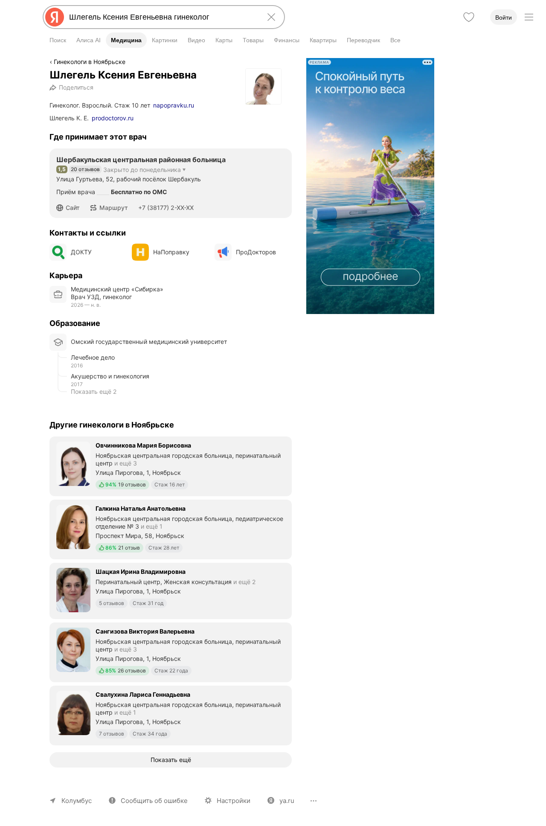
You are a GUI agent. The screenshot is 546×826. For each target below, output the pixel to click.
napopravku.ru (173, 105)
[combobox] (162, 17)
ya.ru (286, 801)
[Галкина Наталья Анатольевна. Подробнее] (170, 529)
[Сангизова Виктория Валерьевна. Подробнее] (170, 651)
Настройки (233, 801)
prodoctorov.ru (113, 118)
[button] (70, 208)
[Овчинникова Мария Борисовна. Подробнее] (170, 465)
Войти (503, 17)
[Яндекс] (54, 17)
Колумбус (76, 801)
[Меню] (528, 17)
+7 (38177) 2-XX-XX (166, 207)
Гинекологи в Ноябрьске (89, 61)
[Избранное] (468, 17)
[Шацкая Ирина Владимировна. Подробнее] (170, 590)
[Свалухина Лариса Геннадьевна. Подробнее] (170, 715)
